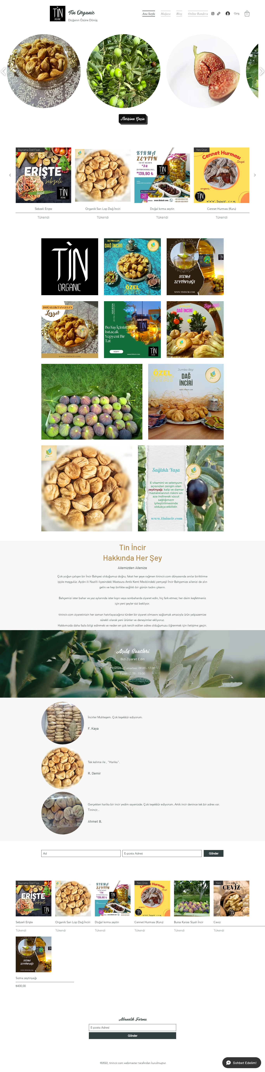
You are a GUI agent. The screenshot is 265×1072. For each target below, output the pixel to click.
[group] (132, 183)
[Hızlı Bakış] (103, 175)
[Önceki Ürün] (10, 175)
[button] (247, 13)
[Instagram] (213, 14)
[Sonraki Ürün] (255, 175)
